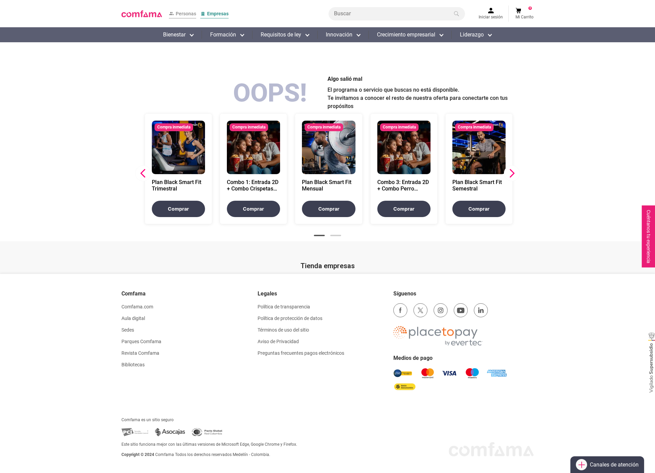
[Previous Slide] (143, 173)
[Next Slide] (512, 173)
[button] (319, 235)
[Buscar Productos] (456, 14)
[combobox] (397, 13)
